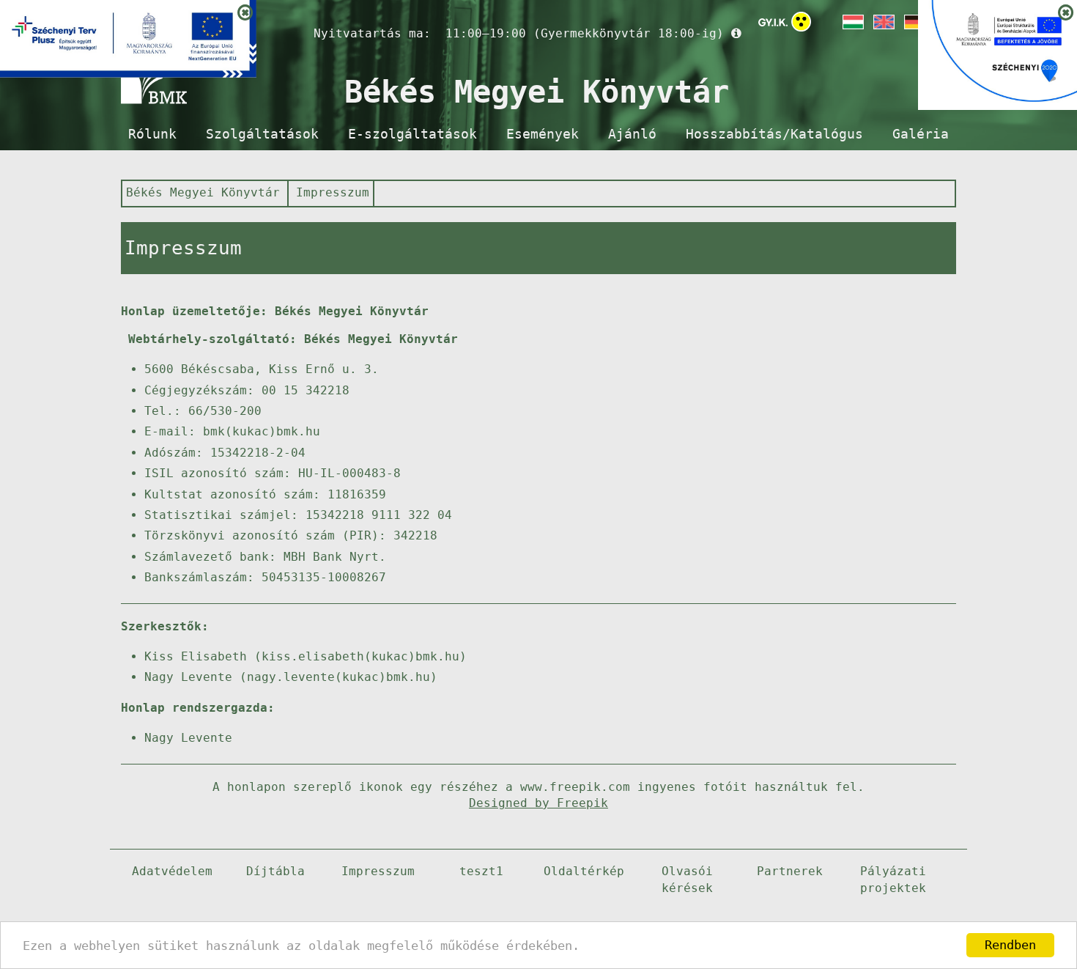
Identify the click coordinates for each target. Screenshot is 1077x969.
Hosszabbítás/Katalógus (774, 134)
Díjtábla (275, 871)
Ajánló (632, 134)
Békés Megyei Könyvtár (203, 192)
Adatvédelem (172, 871)
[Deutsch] (913, 22)
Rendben (1010, 944)
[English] (883, 22)
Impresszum (332, 192)
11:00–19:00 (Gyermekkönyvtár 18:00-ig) (584, 33)
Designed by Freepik (538, 803)
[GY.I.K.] (773, 22)
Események (542, 134)
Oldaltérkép (584, 871)
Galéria (920, 134)
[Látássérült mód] (801, 24)
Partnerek (790, 871)
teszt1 (481, 871)
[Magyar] (852, 22)
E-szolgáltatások (412, 134)
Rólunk (152, 134)
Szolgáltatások (262, 134)
